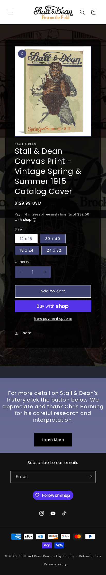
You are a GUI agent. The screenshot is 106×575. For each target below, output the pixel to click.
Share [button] (26, 333)
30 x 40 (52, 238)
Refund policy (90, 556)
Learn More (53, 439)
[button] (10, 12)
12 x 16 (26, 238)
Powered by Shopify (58, 556)
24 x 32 (54, 250)
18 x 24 (27, 250)
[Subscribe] (89, 477)
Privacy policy (55, 564)
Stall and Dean (30, 556)
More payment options (53, 318)
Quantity (22, 261)
